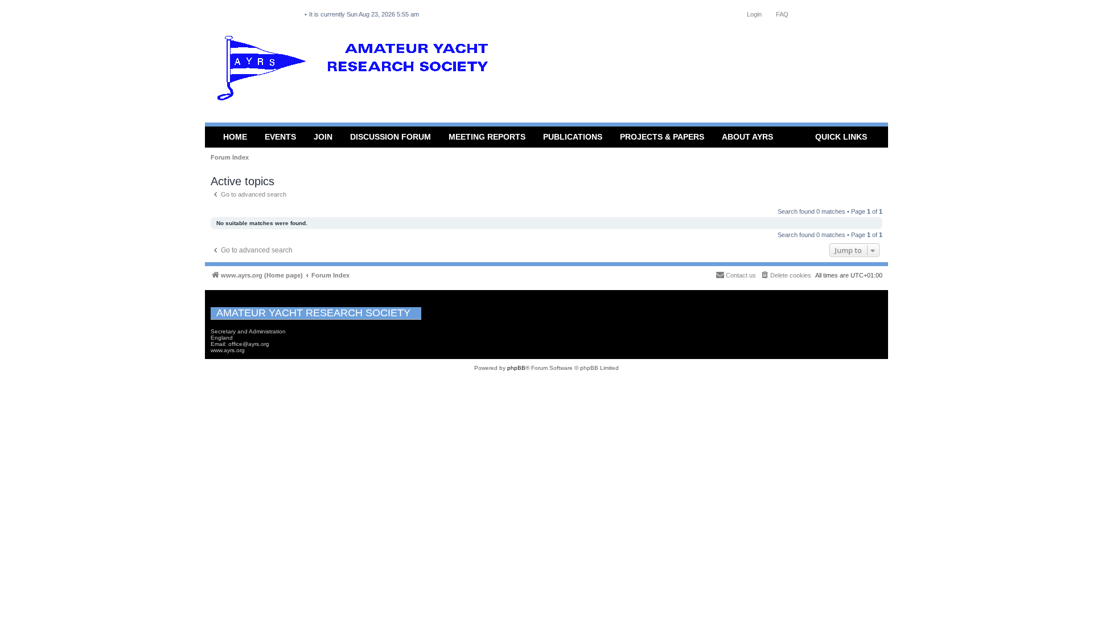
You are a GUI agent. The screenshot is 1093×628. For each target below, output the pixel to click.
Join (323, 136)
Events (280, 136)
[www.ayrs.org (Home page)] (356, 70)
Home (235, 136)
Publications (572, 136)
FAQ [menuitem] (782, 14)
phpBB (516, 368)
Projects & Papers (662, 136)
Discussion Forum (390, 136)
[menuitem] (785, 275)
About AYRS (747, 136)
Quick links (841, 136)
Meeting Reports (487, 136)
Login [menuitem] (754, 14)
